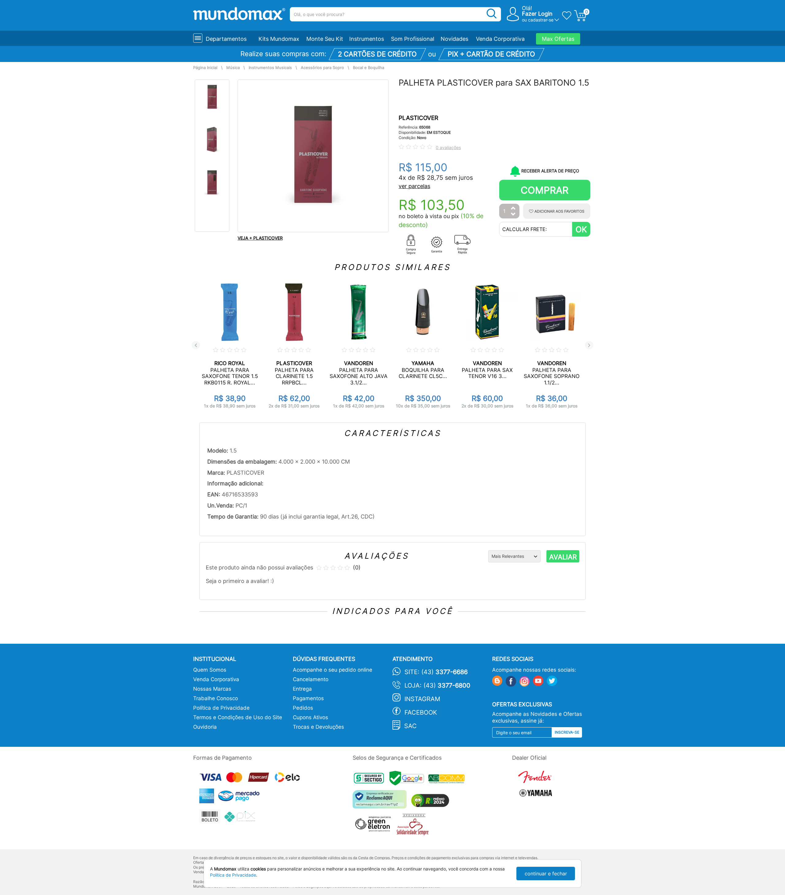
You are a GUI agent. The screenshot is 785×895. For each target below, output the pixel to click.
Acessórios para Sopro (322, 67)
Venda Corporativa (500, 39)
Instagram (422, 699)
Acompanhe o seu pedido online (332, 670)
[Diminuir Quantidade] (513, 214)
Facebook (420, 712)
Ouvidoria (205, 727)
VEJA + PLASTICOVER (260, 238)
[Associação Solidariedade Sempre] (414, 825)
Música (233, 67)
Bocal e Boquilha (368, 67)
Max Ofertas (558, 39)
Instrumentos (366, 39)
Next (589, 345)
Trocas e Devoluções (318, 727)
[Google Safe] (408, 779)
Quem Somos (209, 670)
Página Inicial (205, 67)
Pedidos (303, 708)
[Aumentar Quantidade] (513, 208)
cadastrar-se (540, 19)
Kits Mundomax (278, 39)
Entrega (302, 689)
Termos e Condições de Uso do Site (237, 717)
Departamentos (226, 39)
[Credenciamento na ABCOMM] (448, 779)
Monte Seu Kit (324, 39)
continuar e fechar (546, 873)
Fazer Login (537, 13)
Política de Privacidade (221, 708)
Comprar (545, 190)
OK (581, 229)
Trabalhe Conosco (215, 698)
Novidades (454, 39)
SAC (410, 726)
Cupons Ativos (310, 717)
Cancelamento (310, 679)
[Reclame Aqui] (381, 801)
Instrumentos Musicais (270, 67)
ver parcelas (414, 186)
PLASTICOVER (418, 118)
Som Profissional (412, 39)
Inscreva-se (567, 732)
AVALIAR (563, 557)
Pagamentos (308, 698)
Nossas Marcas (212, 689)
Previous (196, 345)
